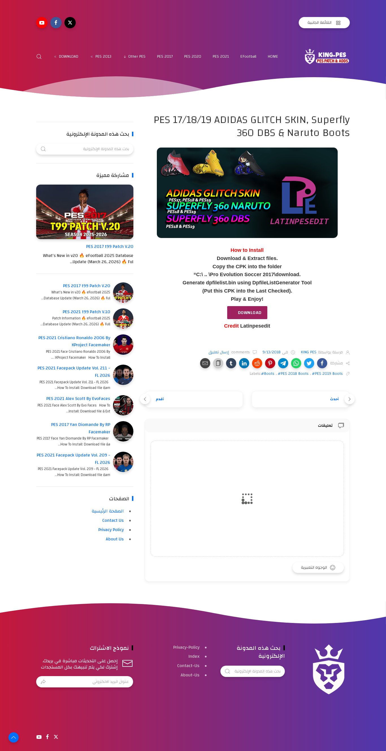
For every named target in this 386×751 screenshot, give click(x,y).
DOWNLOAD (68, 56)
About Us (115, 539)
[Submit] (43, 681)
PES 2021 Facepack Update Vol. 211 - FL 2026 (74, 372)
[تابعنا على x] (70, 22)
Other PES (137, 56)
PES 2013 (103, 56)
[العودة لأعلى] (13, 737)
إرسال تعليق (219, 352)
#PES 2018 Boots (293, 373)
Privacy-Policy (186, 647)
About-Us (190, 675)
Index (193, 656)
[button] (322, 363)
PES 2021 (220, 56)
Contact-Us (188, 665)
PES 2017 (165, 56)
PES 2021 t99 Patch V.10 (86, 312)
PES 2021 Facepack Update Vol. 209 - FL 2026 (73, 459)
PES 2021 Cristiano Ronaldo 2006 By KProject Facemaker (74, 341)
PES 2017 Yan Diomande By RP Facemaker (80, 428)
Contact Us (113, 520)
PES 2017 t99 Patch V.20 (109, 246)
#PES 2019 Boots (327, 373)
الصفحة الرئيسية (108, 511)
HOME (273, 56)
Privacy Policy (111, 529)
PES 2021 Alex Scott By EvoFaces (78, 398)
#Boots (267, 373)
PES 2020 (192, 56)
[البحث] (39, 56)
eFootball (248, 56)
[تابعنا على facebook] (56, 22)
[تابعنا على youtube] (41, 22)
